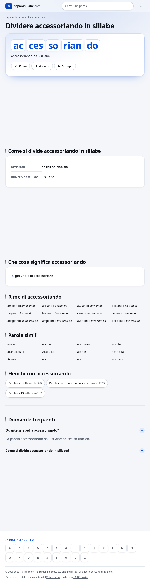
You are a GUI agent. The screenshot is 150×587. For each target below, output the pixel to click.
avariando (91, 321)
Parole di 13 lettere (25, 393)
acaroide (117, 359)
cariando (89, 313)
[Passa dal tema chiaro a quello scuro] (140, 6)
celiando (124, 313)
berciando (126, 321)
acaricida (118, 352)
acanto (116, 344)
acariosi (47, 359)
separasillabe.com (15, 17)
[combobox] (98, 6)
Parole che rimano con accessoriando (77, 383)
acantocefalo (15, 352)
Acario (11, 359)
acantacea (83, 344)
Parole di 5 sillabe (25, 383)
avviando (90, 306)
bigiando (19, 313)
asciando (54, 306)
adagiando (22, 321)
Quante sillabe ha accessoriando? (32, 430)
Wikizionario (53, 577)
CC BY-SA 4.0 (80, 577)
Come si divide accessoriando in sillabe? (37, 450)
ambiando (21, 306)
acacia (11, 344)
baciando (125, 306)
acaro (80, 359)
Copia (23, 66)
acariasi (82, 352)
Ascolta (44, 66)
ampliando (57, 321)
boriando (55, 313)
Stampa (67, 66)
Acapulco (48, 352)
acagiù (46, 344)
